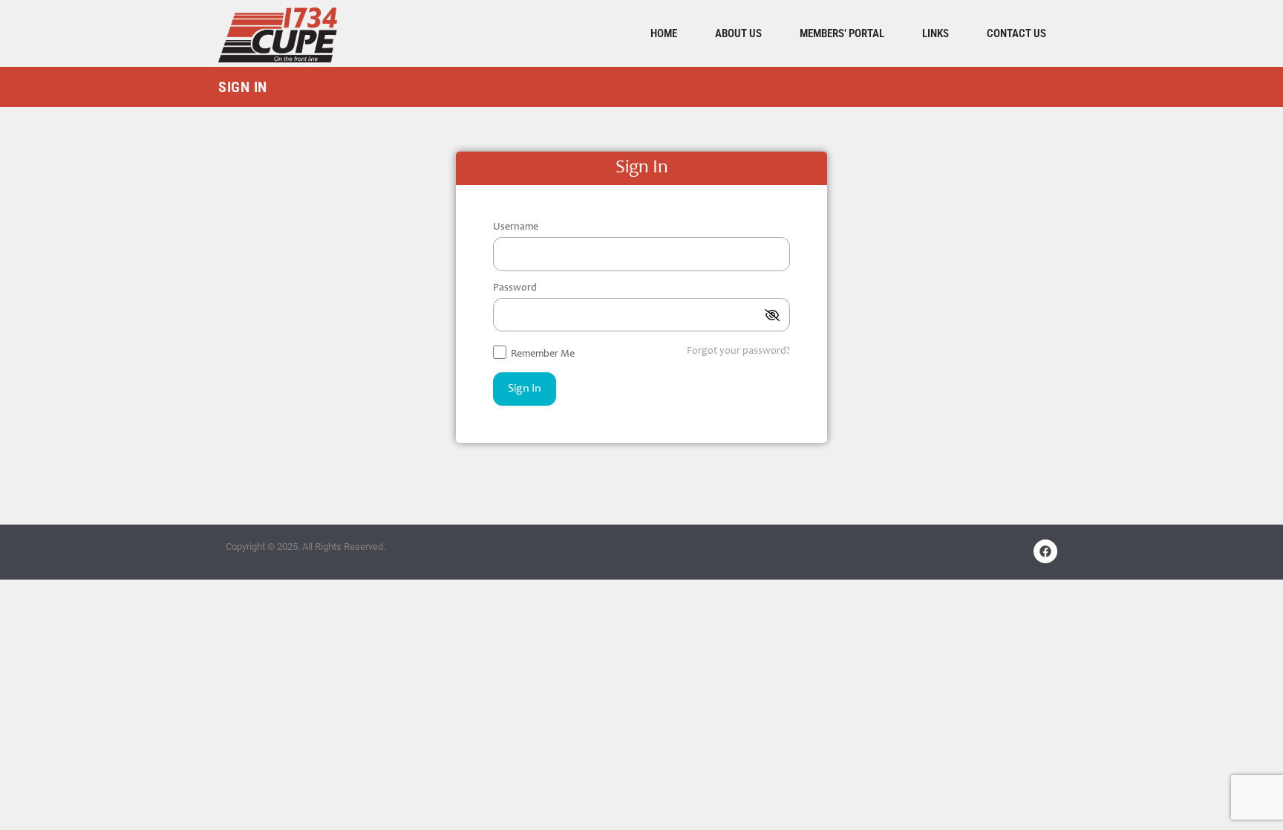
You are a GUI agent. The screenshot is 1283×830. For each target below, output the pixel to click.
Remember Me (542, 354)
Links (935, 33)
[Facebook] (1045, 551)
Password (515, 288)
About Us (738, 33)
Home (663, 33)
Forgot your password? (738, 351)
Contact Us (1016, 33)
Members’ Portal (842, 33)
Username (515, 227)
